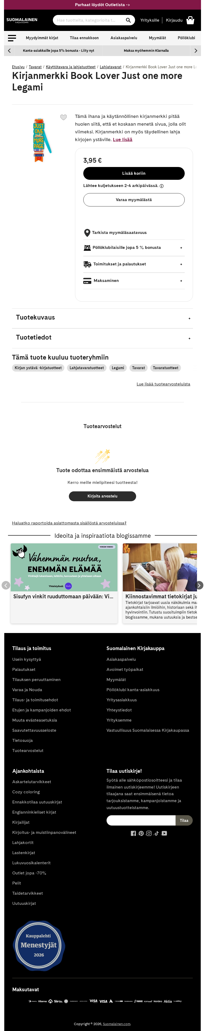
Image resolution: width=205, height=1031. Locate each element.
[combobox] (94, 20)
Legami (118, 368)
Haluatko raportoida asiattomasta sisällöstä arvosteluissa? (69, 523)
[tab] (102, 318)
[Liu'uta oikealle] (195, 50)
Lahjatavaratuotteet (87, 368)
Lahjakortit (23, 842)
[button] (12, 38)
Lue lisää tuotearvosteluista (163, 384)
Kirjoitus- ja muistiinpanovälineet (44, 832)
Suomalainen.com (116, 1024)
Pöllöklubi (186, 38)
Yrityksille (149, 20)
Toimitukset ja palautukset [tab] (119, 263)
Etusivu (18, 67)
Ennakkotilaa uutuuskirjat (37, 802)
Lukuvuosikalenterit (31, 862)
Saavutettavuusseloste (34, 730)
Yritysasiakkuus (122, 699)
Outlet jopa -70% (29, 872)
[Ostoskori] (190, 19)
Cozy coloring (26, 791)
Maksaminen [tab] (106, 280)
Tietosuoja (22, 740)
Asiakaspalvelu (124, 38)
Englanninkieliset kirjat (34, 812)
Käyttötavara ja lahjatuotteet (71, 67)
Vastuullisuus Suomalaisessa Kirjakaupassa (148, 730)
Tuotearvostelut (28, 750)
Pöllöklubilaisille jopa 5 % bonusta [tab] (127, 247)
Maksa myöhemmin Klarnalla (146, 51)
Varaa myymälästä (134, 199)
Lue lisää (122, 139)
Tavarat (35, 67)
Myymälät (157, 38)
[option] (58, 50)
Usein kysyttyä (26, 659)
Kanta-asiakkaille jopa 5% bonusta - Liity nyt (58, 51)
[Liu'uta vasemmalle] (9, 50)
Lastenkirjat (23, 852)
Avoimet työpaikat (125, 669)
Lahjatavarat (110, 67)
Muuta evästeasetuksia (34, 720)
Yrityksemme (119, 720)
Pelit (16, 883)
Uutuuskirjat (24, 903)
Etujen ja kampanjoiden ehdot (41, 709)
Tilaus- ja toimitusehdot (35, 699)
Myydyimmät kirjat (42, 38)
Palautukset (24, 669)
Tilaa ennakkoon (84, 38)
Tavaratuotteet (165, 368)
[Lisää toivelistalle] (63, 117)
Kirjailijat (21, 822)
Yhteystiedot (119, 709)
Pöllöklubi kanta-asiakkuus (133, 689)
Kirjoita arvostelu (102, 496)
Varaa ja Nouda (27, 689)
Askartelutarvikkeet (31, 781)
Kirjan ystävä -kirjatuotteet (38, 368)
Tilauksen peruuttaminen (36, 679)
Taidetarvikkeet (27, 893)
